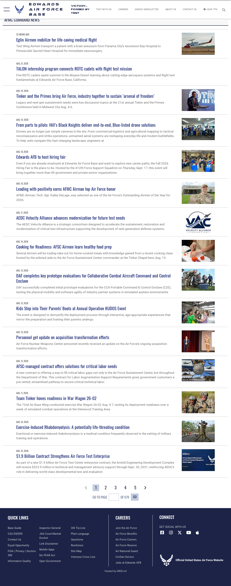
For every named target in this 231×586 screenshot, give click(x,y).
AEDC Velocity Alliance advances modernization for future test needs (70, 217)
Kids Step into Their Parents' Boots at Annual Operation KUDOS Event (71, 308)
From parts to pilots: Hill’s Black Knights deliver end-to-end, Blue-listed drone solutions (86, 124)
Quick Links (18, 518)
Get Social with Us (172, 527)
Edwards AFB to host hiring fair (41, 156)
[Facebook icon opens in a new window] (162, 532)
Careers (123, 518)
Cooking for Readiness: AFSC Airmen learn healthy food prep (64, 246)
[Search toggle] (224, 9)
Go (135, 496)
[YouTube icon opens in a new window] (188, 532)
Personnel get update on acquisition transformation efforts (62, 337)
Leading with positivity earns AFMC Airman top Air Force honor (66, 188)
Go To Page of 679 (111, 497)
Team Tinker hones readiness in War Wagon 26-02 (56, 398)
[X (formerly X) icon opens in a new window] (179, 532)
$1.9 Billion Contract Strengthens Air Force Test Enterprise (63, 456)
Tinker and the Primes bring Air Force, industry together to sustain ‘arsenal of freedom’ (85, 96)
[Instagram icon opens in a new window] (171, 532)
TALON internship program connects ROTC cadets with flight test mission (74, 68)
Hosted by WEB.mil (116, 571)
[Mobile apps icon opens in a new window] (197, 532)
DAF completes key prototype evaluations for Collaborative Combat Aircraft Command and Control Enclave (93, 278)
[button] (6, 9)
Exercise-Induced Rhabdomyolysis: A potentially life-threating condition (73, 427)
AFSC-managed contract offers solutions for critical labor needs (66, 366)
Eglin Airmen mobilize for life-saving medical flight (56, 39)
